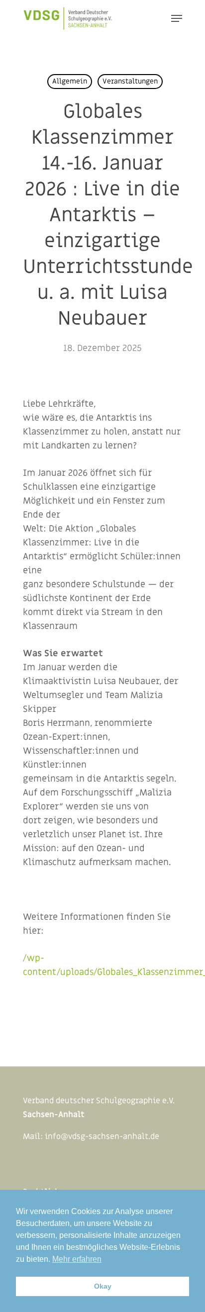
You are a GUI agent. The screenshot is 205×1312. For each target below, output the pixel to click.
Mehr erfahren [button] (77, 1259)
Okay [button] (102, 1286)
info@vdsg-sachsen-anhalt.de (102, 1136)
